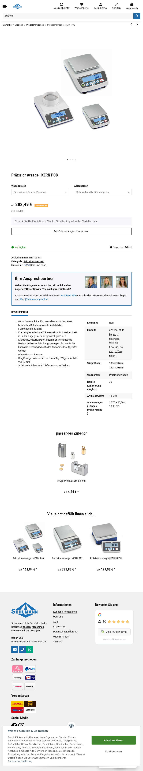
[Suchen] (136, 16)
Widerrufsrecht (61, 636)
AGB (55, 621)
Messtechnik (18, 630)
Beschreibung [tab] (19, 312)
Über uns (58, 616)
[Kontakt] (14, 649)
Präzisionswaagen (34, 261)
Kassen (26, 627)
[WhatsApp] (29, 649)
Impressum (59, 626)
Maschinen (38, 627)
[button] (100, 6)
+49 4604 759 (68, 295)
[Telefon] (22, 649)
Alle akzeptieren (113, 740)
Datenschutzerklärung (65, 631)
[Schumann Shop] (17, 6)
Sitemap (57, 641)
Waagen (35, 630)
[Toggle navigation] (5, 6)
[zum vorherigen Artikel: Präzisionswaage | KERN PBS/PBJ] (131, 24)
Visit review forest (116, 631)
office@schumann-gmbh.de (34, 299)
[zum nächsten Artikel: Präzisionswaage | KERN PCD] (137, 24)
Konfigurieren (113, 751)
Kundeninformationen (65, 611)
